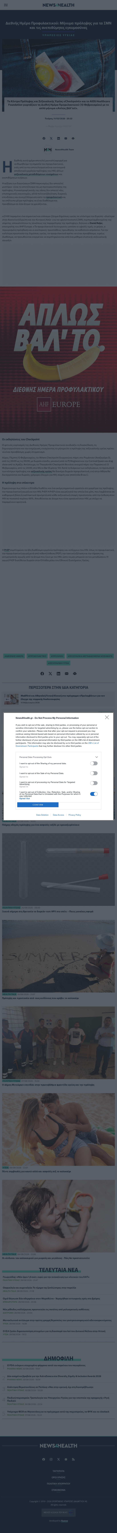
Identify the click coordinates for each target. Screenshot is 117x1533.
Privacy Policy (74, 815)
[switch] (94, 763)
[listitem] (58, 757)
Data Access (58, 815)
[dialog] (58, 766)
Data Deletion (42, 815)
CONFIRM (38, 805)
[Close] (108, 718)
